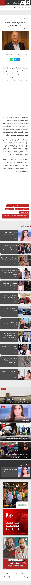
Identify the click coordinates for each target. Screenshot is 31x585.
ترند (6, 7)
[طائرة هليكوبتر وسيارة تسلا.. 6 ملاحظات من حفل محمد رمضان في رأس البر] (15, 450)
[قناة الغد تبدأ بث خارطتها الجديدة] (24, 311)
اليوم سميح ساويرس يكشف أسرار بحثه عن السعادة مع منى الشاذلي (15, 216)
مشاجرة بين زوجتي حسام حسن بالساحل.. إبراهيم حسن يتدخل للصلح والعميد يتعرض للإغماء (9, 335)
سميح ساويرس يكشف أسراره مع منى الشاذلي (17, 205)
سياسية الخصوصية (16, 577)
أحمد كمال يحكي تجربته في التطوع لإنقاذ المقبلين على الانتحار (10, 322)
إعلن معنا (7, 577)
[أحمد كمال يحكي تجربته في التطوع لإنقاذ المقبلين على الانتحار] (24, 323)
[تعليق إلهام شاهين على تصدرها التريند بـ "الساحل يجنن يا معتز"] (24, 260)
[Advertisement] (15, 98)
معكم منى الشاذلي (24, 212)
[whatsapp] (11, 59)
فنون (10, 7)
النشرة (21, 7)
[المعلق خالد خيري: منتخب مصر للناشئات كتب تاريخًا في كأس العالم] (24, 298)
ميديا (15, 7)
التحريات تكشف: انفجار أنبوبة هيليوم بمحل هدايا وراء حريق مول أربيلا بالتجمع (10, 360)
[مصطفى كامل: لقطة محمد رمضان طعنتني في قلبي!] (24, 286)
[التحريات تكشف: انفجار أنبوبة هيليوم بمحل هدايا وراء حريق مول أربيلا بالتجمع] (24, 361)
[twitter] (15, 59)
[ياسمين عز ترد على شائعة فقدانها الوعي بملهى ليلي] (24, 235)
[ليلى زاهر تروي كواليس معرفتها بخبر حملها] (24, 374)
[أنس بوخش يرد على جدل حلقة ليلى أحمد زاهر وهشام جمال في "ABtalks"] (24, 273)
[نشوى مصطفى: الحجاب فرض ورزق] (24, 349)
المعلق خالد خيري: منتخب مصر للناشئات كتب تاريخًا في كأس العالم (10, 297)
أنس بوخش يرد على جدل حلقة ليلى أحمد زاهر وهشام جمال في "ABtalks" (9, 272)
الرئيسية (27, 7)
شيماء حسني (22, 54)
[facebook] (18, 59)
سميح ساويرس (9, 209)
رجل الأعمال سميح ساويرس (21, 209)
